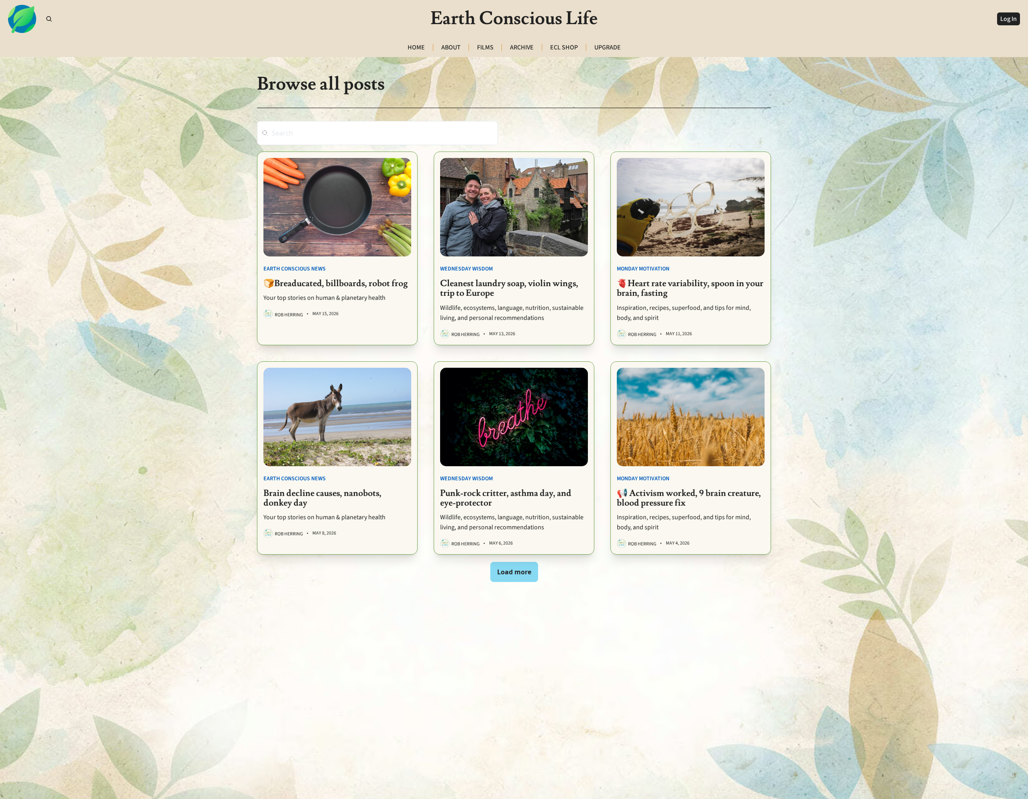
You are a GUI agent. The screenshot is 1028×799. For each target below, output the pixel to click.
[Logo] (22, 19)
